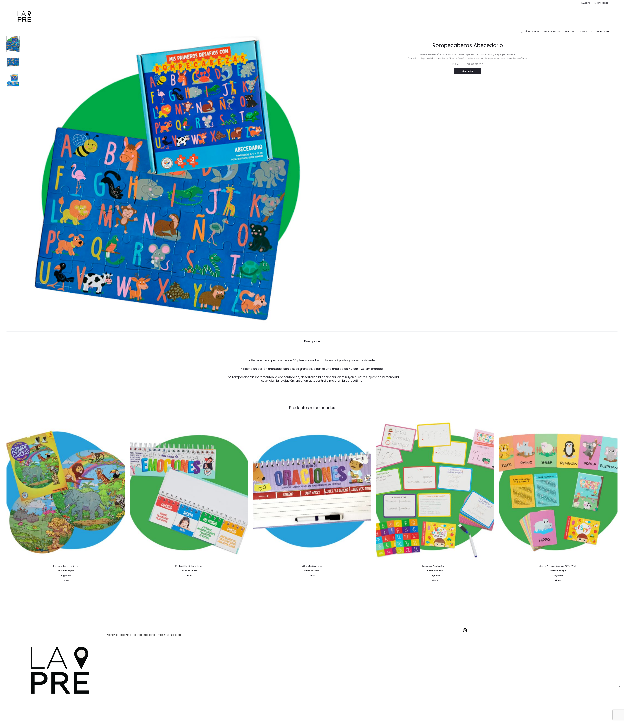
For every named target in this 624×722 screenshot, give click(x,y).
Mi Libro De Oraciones (312, 566)
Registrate (603, 31)
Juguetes (66, 575)
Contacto (585, 31)
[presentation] (8, 490)
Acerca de (112, 635)
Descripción (312, 341)
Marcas (585, 3)
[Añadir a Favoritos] (121, 424)
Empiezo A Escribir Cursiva (435, 566)
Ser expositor (552, 31)
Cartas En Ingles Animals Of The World (558, 566)
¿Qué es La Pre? (530, 31)
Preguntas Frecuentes (170, 635)
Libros (66, 580)
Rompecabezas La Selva (65, 566)
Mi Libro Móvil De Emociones (188, 566)
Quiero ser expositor (145, 635)
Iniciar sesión (601, 3)
